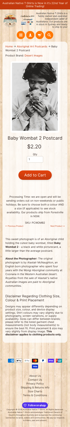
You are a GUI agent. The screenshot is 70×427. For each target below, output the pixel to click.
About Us (35, 375)
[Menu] (21, 35)
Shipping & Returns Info (35, 387)
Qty (35, 154)
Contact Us (35, 379)
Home (9, 46)
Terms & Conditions (35, 395)
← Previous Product (14, 226)
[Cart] (40, 35)
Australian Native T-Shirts (34, 409)
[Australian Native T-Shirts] (19, 20)
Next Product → (57, 226)
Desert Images (33, 55)
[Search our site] (49, 35)
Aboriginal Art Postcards (32, 46)
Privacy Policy (35, 383)
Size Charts (35, 391)
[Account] (30, 35)
